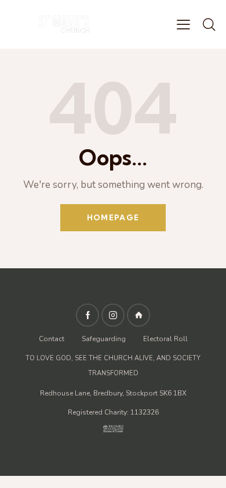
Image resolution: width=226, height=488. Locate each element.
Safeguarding (104, 338)
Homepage (113, 217)
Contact (52, 338)
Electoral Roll (165, 338)
